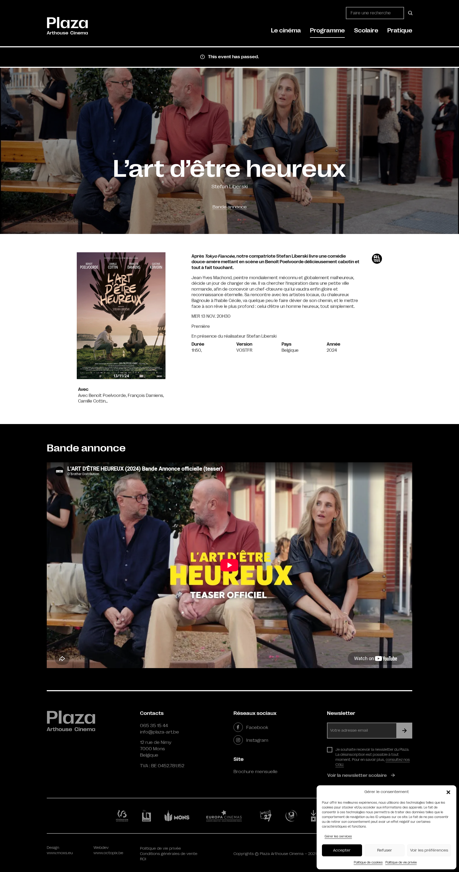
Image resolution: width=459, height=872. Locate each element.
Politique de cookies (368, 862)
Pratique (399, 30)
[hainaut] (147, 815)
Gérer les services (338, 836)
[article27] (267, 815)
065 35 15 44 (154, 725)
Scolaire (366, 30)
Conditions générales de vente (168, 854)
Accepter (342, 850)
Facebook (257, 727)
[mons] (179, 815)
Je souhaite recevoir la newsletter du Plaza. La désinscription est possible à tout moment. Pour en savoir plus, (372, 757)
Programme (327, 30)
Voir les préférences (429, 850)
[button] (448, 792)
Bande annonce (229, 206)
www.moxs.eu (60, 853)
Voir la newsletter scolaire (357, 775)
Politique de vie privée (401, 862)
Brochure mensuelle (255, 771)
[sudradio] (292, 815)
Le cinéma (286, 30)
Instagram (257, 740)
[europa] (227, 815)
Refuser (384, 850)
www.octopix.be (108, 853)
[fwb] (123, 815)
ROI (143, 859)
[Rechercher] (409, 13)
